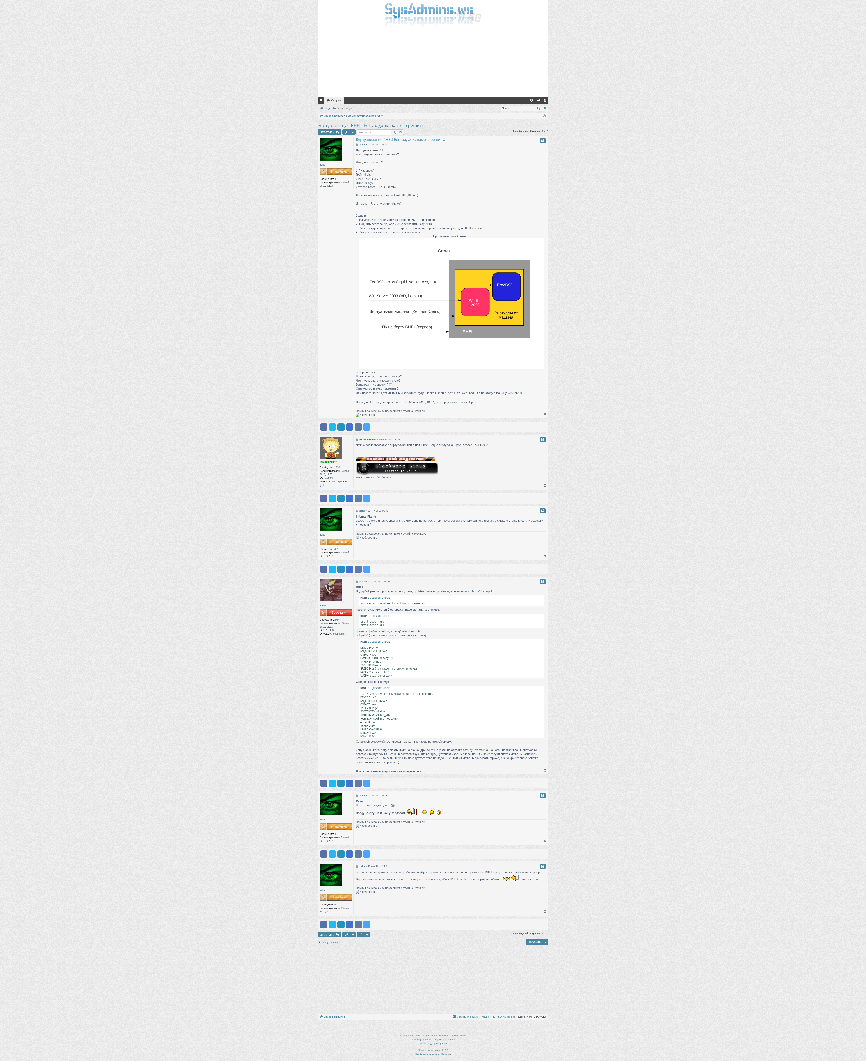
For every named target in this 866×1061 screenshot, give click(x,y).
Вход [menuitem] (539, 101)
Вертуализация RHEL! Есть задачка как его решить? (372, 125)
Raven (323, 605)
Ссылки (321, 101)
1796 (337, 467)
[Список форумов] (433, 14)
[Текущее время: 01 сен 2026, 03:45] (544, 116)
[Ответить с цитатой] (543, 140)
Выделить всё (379, 597)
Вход (327, 108)
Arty (419, 1039)
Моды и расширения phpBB (433, 1050)
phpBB (425, 1035)
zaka (322, 164)
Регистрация (344, 108)
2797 (337, 619)
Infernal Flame (328, 461)
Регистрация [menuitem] (546, 101)
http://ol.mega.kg (483, 591)
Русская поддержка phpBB (433, 1043)
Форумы (336, 100)
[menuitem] (531, 100)
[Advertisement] (433, 63)
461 (336, 178)
